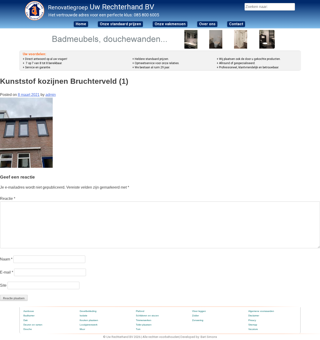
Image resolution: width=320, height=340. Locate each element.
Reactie (7, 199)
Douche (27, 329)
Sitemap (252, 324)
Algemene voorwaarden (261, 311)
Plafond (140, 311)
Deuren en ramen (32, 324)
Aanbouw (28, 311)
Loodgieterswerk (88, 324)
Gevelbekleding (88, 311)
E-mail (6, 272)
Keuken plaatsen (89, 320)
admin (50, 95)
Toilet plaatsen (144, 324)
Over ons (207, 24)
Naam (6, 259)
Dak (25, 320)
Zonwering (197, 320)
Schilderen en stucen (147, 315)
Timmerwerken (143, 320)
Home (81, 24)
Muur (82, 329)
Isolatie (83, 315)
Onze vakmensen (170, 24)
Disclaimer (253, 315)
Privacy (252, 320)
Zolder (195, 315)
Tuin (138, 329)
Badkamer (28, 315)
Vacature (253, 329)
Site (3, 285)
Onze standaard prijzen (120, 24)
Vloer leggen (199, 311)
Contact (236, 24)
